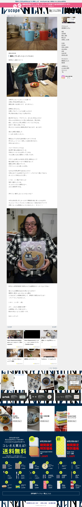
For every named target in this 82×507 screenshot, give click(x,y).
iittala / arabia (65, 47)
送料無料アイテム (66, 28)
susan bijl (64, 53)
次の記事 (10, 326)
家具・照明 (64, 35)
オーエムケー (65, 58)
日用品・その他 (65, 39)
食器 (63, 31)
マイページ (64, 70)
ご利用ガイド (65, 66)
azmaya (63, 45)
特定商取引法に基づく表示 (32, 503)
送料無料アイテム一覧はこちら (41, 493)
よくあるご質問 (65, 68)
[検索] (63, 72)
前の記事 (54, 326)
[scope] (13, 10)
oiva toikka (64, 49)
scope (63, 43)
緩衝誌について (65, 60)
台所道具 (64, 33)
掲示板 (63, 62)
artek (63, 51)
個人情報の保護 (52, 503)
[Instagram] (63, 77)
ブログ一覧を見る (53, 368)
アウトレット (65, 26)
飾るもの (64, 37)
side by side (65, 55)
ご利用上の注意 (43, 503)
